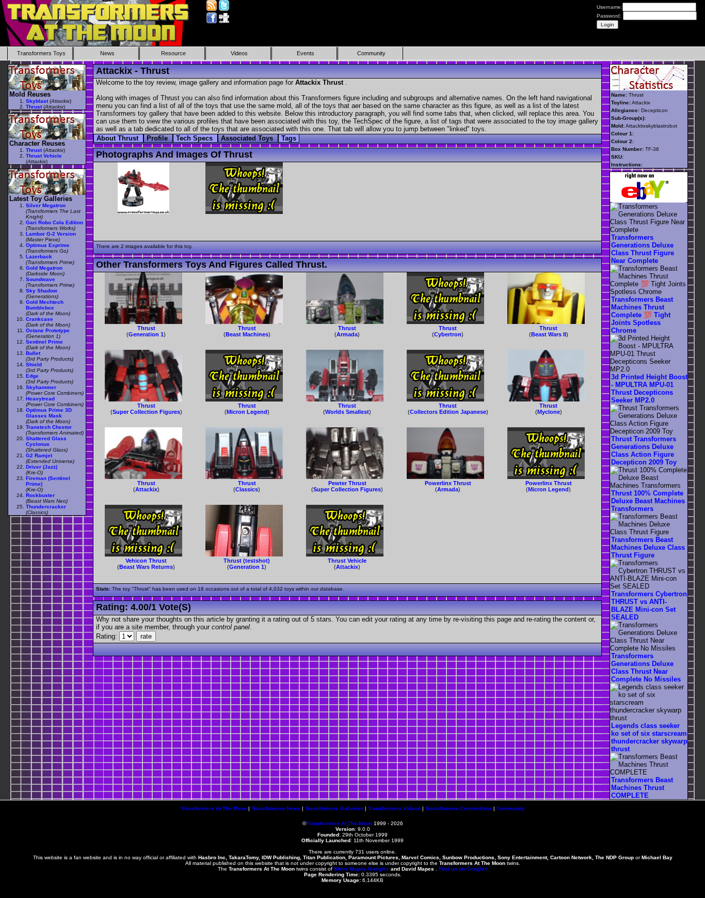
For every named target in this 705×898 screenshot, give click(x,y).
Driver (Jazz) (41, 467)
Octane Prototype (48, 330)
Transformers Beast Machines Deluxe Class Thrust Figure (648, 547)
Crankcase (39, 319)
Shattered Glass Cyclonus (46, 441)
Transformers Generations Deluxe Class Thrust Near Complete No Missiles (646, 667)
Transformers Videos (394, 808)
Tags (288, 138)
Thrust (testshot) (246, 561)
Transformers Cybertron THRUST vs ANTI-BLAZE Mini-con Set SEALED (649, 605)
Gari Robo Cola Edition (54, 222)
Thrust (146, 328)
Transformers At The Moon (214, 808)
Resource (173, 53)
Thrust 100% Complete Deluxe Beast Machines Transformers (648, 501)
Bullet (33, 353)
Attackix (146, 489)
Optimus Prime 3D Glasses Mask (49, 413)
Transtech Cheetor (49, 427)
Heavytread (40, 398)
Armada (347, 334)
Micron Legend (247, 412)
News (107, 53)
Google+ (378, 869)
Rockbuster (40, 495)
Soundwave (40, 279)
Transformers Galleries (334, 808)
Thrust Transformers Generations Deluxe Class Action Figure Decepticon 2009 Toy (644, 450)
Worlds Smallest (347, 412)
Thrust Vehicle (347, 561)
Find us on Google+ (463, 869)
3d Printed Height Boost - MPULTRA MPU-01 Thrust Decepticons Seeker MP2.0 (649, 388)
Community (371, 53)
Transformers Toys (41, 53)
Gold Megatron (44, 268)
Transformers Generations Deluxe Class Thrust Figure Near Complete (642, 249)
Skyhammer (41, 387)
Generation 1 (146, 334)
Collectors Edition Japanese (448, 412)
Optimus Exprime (48, 245)
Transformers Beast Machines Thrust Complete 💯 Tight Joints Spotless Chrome (642, 315)
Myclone (548, 412)
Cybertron (447, 334)
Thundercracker (46, 506)
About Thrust (118, 138)
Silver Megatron (46, 205)
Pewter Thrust (347, 483)
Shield (34, 364)
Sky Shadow (41, 290)
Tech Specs (195, 138)
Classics (246, 489)
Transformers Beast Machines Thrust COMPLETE (642, 787)
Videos (239, 53)
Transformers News (275, 808)
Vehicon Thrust (146, 561)
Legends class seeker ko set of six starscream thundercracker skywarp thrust (649, 737)
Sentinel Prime (44, 342)
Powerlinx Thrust (448, 483)
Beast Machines (247, 334)
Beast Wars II (548, 334)
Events (305, 53)
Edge (32, 376)
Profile (158, 138)
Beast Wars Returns (146, 567)
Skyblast (37, 101)
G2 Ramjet (39, 455)
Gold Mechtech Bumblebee (44, 305)
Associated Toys (248, 138)
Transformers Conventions (458, 808)
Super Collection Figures (146, 412)
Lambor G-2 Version (51, 234)
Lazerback (39, 256)
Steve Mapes (350, 869)
